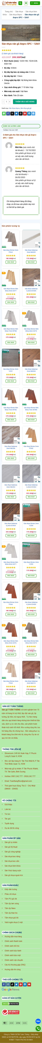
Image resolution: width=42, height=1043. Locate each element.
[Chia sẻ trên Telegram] (33, 114)
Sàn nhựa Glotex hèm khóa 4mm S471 (11, 563)
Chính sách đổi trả (12, 946)
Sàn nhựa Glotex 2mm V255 (31, 563)
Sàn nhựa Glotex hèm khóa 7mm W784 (11, 330)
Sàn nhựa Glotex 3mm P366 (10, 603)
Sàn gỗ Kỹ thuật (11, 847)
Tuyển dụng (9, 823)
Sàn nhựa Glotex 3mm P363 (10, 682)
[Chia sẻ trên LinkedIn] (29, 114)
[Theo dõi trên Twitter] (16, 984)
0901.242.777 (17, 776)
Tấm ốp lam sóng (12, 903)
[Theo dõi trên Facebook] (4, 984)
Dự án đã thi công (12, 828)
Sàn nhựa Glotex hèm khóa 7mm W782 (11, 409)
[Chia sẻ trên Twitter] (16, 114)
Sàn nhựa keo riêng (12, 856)
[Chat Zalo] (38, 1021)
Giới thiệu (8, 804)
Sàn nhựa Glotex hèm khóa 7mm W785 (31, 409)
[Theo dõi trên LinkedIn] (25, 984)
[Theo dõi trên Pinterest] (21, 984)
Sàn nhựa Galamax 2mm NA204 (31, 370)
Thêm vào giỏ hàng (25, 102)
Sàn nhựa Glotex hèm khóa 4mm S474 (31, 330)
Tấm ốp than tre (11, 913)
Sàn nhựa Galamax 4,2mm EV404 (11, 524)
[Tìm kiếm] (20, 3)
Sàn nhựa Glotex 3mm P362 (10, 251)
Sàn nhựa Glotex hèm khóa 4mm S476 (11, 642)
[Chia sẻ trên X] (12, 114)
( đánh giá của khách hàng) (12, 54)
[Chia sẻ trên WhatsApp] (4, 114)
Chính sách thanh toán (13, 941)
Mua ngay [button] (10, 262)
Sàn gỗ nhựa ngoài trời (14, 875)
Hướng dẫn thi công (13, 969)
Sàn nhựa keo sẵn (12, 861)
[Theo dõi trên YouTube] (29, 984)
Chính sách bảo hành (13, 951)
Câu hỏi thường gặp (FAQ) (15, 965)
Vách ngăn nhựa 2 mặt (14, 922)
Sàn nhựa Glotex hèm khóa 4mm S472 (31, 642)
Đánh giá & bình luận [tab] (12, 126)
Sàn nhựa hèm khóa (12, 866)
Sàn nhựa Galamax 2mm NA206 (11, 447)
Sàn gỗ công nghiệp (13, 852)
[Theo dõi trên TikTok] (12, 984)
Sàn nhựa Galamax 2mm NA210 (31, 682)
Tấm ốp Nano (10, 908)
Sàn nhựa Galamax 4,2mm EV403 (31, 603)
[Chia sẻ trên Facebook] (8, 114)
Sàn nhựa (19, 11)
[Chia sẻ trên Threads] (21, 114)
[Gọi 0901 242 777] (38, 1028)
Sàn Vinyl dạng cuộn (13, 870)
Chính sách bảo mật (13, 955)
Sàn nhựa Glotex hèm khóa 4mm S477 (11, 290)
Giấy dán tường (11, 889)
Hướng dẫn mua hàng (13, 936)
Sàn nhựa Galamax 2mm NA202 (11, 486)
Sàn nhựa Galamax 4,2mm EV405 (31, 290)
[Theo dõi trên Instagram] (8, 984)
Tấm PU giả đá (11, 899)
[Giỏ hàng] (26, 3)
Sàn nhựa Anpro (15, 14)
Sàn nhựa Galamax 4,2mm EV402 (31, 486)
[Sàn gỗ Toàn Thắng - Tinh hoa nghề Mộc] (9, 3)
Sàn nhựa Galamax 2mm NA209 (31, 251)
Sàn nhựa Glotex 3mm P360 (31, 447)
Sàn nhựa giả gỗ (26, 108)
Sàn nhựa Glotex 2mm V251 (10, 370)
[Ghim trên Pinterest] (25, 114)
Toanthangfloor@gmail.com (21, 781)
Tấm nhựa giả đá (11, 918)
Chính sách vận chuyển (14, 960)
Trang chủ (9, 11)
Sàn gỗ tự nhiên (11, 842)
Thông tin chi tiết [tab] (10, 130)
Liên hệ (7, 809)
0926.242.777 (29, 776)
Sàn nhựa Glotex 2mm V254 (31, 524)
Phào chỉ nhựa (10, 894)
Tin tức (7, 814)
